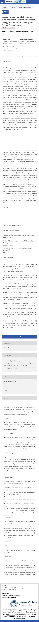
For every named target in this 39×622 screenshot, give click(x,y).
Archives (12, 7)
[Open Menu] (2, 2)
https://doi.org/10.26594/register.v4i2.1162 (17, 31)
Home (4, 7)
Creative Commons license (22, 459)
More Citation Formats (11, 368)
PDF (20, 336)
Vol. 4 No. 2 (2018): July (25, 7)
